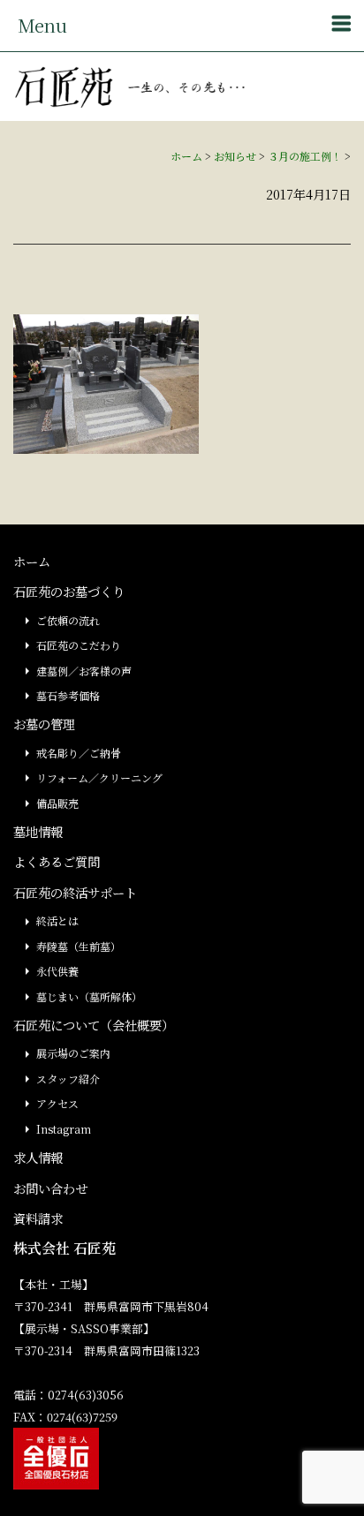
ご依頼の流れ (68, 620)
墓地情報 (38, 831)
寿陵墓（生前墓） (78, 946)
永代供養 (57, 970)
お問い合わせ (50, 1188)
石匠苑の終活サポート (75, 892)
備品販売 (57, 803)
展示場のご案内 (73, 1052)
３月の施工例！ (305, 155)
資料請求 (38, 1218)
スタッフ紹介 (68, 1078)
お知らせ (235, 155)
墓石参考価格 (68, 695)
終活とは (57, 920)
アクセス (57, 1103)
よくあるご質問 (56, 861)
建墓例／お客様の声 (84, 670)
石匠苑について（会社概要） (93, 1024)
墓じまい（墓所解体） (89, 996)
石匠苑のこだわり (78, 644)
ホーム (186, 155)
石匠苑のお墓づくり (69, 591)
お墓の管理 (44, 723)
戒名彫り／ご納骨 (78, 752)
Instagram (63, 1128)
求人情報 (38, 1157)
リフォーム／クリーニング (99, 777)
